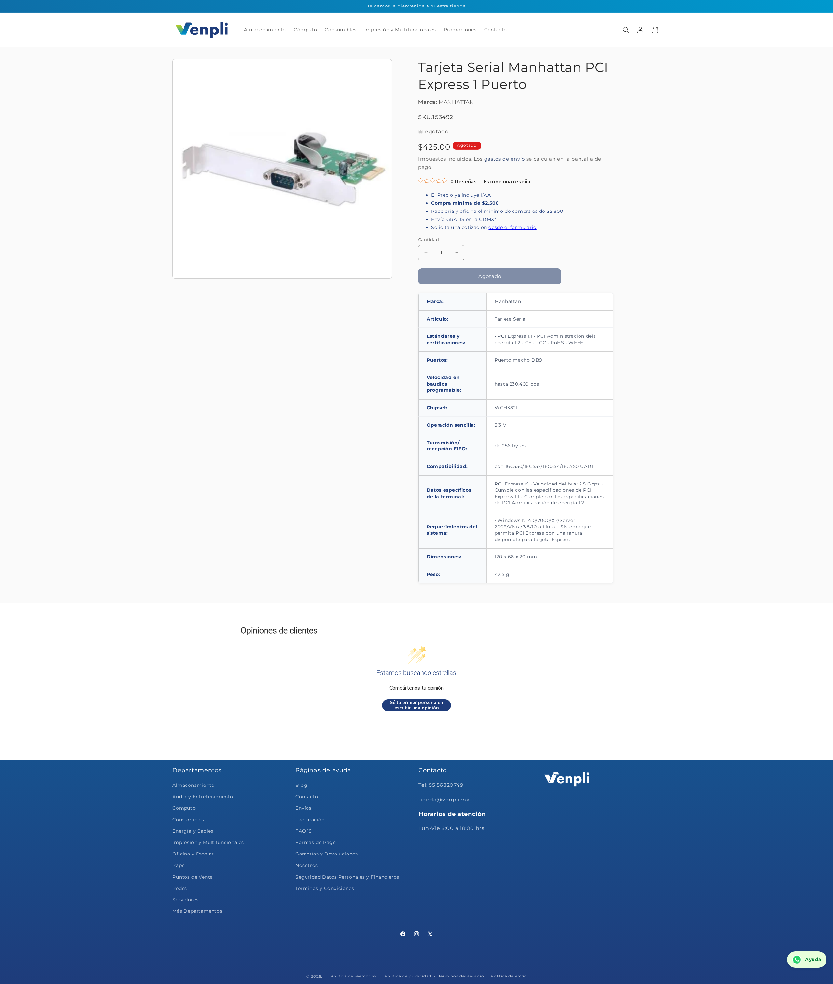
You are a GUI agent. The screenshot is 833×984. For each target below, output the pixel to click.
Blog (301, 785)
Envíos (303, 808)
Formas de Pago (315, 842)
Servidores (185, 900)
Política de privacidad (408, 975)
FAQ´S (303, 831)
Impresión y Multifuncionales (208, 842)
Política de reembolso (354, 975)
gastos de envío (504, 159)
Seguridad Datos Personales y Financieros (347, 877)
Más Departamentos (197, 911)
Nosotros (306, 865)
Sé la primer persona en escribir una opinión (416, 705)
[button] (626, 30)
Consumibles (188, 820)
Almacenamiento (193, 785)
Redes (179, 888)
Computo (184, 808)
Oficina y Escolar (193, 854)
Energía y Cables (192, 831)
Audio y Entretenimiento (202, 797)
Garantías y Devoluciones (326, 854)
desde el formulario (512, 227)
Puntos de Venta (192, 877)
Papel (179, 865)
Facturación (310, 820)
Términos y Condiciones (324, 888)
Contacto (306, 797)
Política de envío (509, 975)
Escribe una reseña (507, 181)
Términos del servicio (461, 975)
